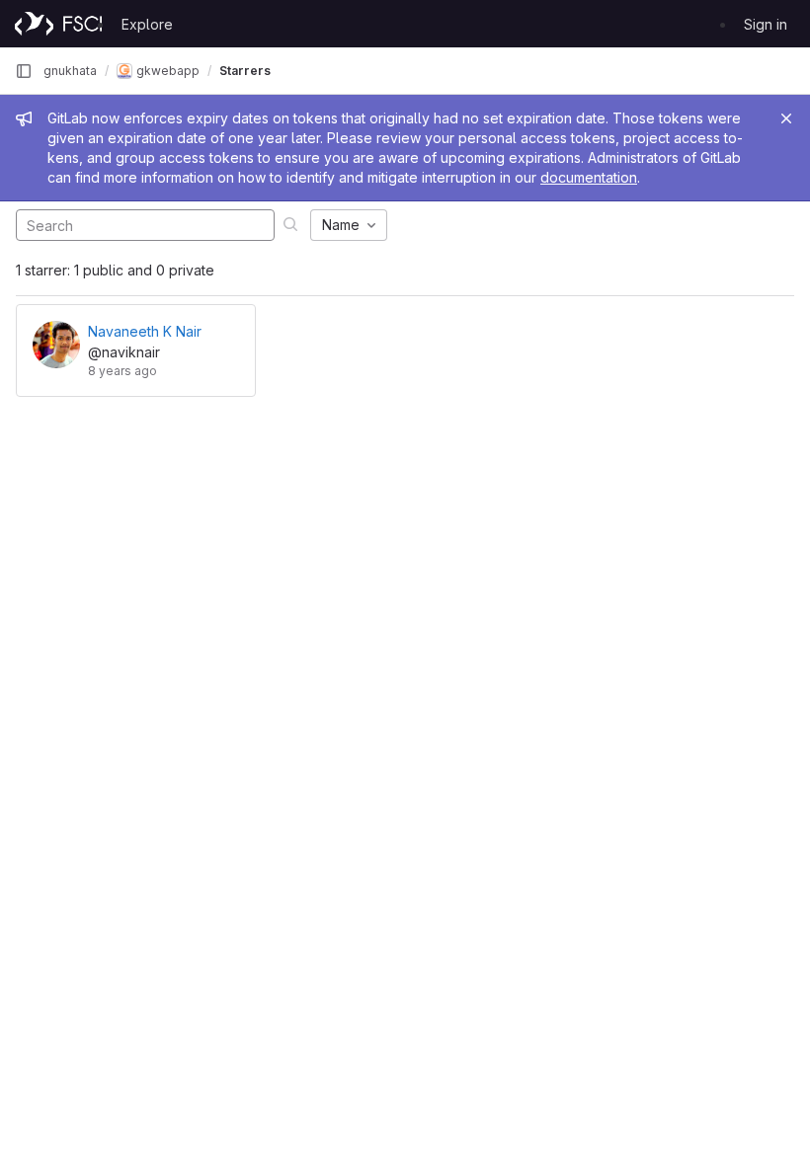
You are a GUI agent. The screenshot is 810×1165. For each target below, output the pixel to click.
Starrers (245, 70)
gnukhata (70, 70)
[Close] (786, 118)
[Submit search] (290, 223)
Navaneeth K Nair (145, 331)
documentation (588, 177)
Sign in (765, 24)
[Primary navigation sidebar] (24, 71)
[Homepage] (58, 23)
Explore (147, 24)
